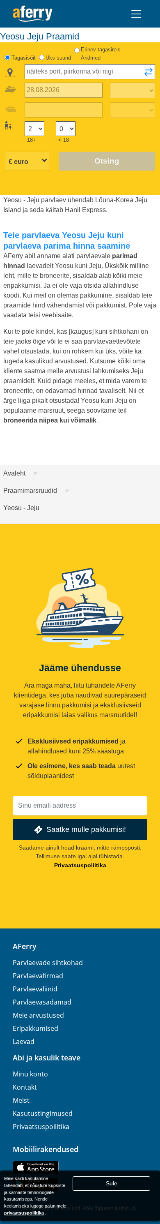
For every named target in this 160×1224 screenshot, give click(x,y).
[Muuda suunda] (148, 74)
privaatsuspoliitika (24, 1212)
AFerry (25, 946)
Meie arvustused (38, 1015)
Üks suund (58, 58)
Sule (111, 1183)
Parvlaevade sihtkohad (48, 962)
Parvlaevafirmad (38, 975)
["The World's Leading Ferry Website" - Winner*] (33, 13)
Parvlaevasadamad (42, 1002)
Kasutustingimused (43, 1113)
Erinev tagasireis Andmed (101, 53)
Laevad (23, 1041)
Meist (21, 1100)
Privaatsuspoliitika (80, 865)
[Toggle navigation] (136, 14)
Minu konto (30, 1074)
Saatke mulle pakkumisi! (86, 829)
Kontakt (25, 1087)
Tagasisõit (23, 58)
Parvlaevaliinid (35, 988)
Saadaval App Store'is (36, 1167)
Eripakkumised (35, 1028)
